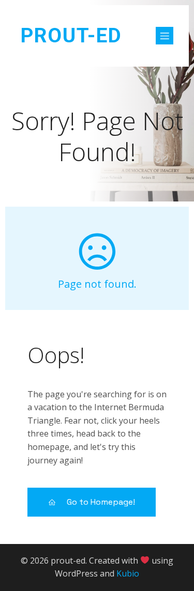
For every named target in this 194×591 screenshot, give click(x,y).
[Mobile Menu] (164, 35)
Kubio (127, 573)
